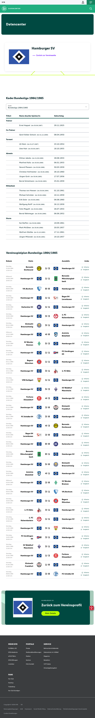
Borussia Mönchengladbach (68, 278)
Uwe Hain (23, 149)
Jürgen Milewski (26, 237)
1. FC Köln (66, 371)
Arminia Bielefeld (66, 334)
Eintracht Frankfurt (66, 407)
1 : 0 (47, 565)
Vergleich (86, 269)
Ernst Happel (24, 125)
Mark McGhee (25, 227)
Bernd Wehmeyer (26, 213)
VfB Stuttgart (27, 380)
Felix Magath (24, 209)
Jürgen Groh (24, 176)
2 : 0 (47, 407)
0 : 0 (47, 289)
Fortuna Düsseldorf (28, 398)
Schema (86, 267)
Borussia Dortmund (28, 268)
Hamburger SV (68, 268)
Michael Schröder (26, 195)
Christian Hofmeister (28, 172)
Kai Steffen (23, 223)
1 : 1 (47, 278)
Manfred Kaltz (25, 163)
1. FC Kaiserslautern (68, 316)
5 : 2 (47, 343)
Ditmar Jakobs (25, 158)
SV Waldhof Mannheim (67, 389)
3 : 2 (47, 316)
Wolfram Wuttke (26, 232)
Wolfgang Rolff (25, 204)
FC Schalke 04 (27, 417)
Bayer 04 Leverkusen (67, 298)
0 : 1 (47, 454)
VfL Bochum (28, 289)
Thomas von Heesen (27, 190)
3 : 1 (47, 325)
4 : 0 (47, 334)
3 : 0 (47, 416)
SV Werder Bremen (28, 343)
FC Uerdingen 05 (68, 352)
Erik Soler (23, 200)
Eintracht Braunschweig (27, 325)
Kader (10, 105)
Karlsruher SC (27, 307)
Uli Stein (22, 144)
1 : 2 (47, 268)
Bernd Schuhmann (26, 181)
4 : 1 (47, 473)
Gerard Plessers (25, 167)
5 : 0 (47, 464)
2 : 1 (47, 501)
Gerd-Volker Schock (27, 135)
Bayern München (29, 362)
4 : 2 (47, 398)
